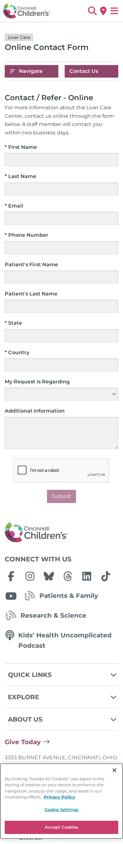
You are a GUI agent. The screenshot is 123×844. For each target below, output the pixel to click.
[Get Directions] (103, 11)
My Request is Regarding (37, 382)
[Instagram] (30, 576)
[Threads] (68, 576)
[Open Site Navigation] (114, 11)
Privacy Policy (59, 796)
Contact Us (83, 71)
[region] (61, 801)
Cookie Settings (61, 809)
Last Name (20, 176)
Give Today (23, 742)
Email (14, 206)
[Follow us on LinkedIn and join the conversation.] (86, 576)
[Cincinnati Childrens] (61, 532)
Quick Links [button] (30, 675)
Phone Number (26, 235)
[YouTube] (11, 596)
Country (17, 352)
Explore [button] (23, 697)
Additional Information (35, 411)
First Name (21, 147)
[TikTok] (105, 576)
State (13, 323)
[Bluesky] (49, 576)
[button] (92, 11)
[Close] (114, 770)
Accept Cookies (62, 827)
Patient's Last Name (31, 294)
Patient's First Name (31, 265)
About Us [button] (25, 719)
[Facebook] (11, 576)
